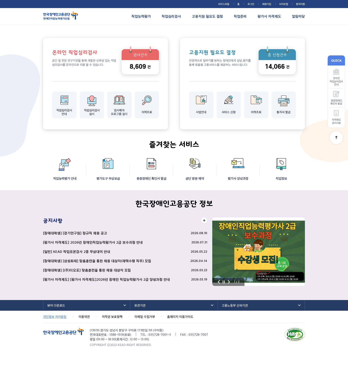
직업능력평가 (141, 16)
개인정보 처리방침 (54, 317)
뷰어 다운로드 (56, 305)
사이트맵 (283, 3)
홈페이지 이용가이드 (180, 317)
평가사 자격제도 (269, 16)
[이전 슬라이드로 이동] (219, 282)
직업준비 (240, 16)
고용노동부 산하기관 (235, 305)
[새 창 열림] (295, 334)
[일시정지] (224, 282)
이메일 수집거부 (145, 317)
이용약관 (84, 317)
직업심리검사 (171, 16)
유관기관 (140, 305)
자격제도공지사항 (336, 121)
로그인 (251, 3)
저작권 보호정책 (112, 317)
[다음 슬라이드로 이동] (229, 282)
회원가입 (266, 3)
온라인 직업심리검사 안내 (336, 81)
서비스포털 (223, 3)
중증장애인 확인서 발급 (336, 102)
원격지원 (300, 3)
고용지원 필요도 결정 (207, 16)
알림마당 (298, 16)
